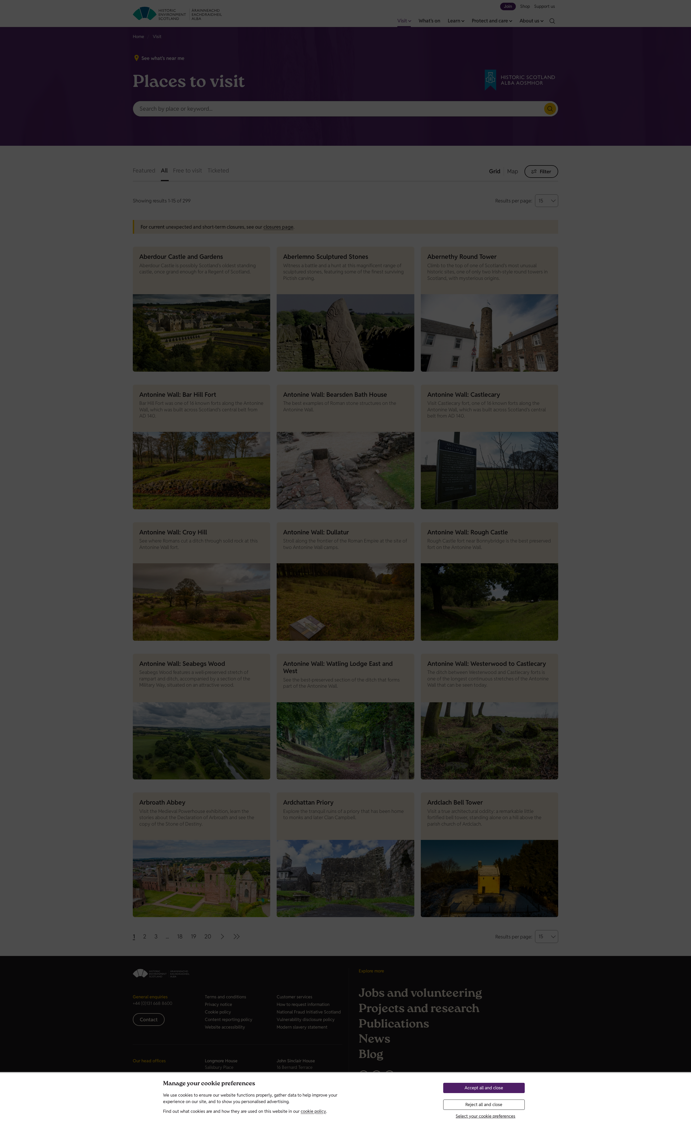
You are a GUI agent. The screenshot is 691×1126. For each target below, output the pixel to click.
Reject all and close (483, 1104)
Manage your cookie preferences (209, 1084)
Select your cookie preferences (485, 1116)
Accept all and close (484, 1088)
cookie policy (313, 1111)
